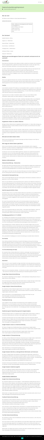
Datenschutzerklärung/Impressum (10, 9)
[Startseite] (2, 9)
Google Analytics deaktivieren (9, 376)
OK (22, 438)
